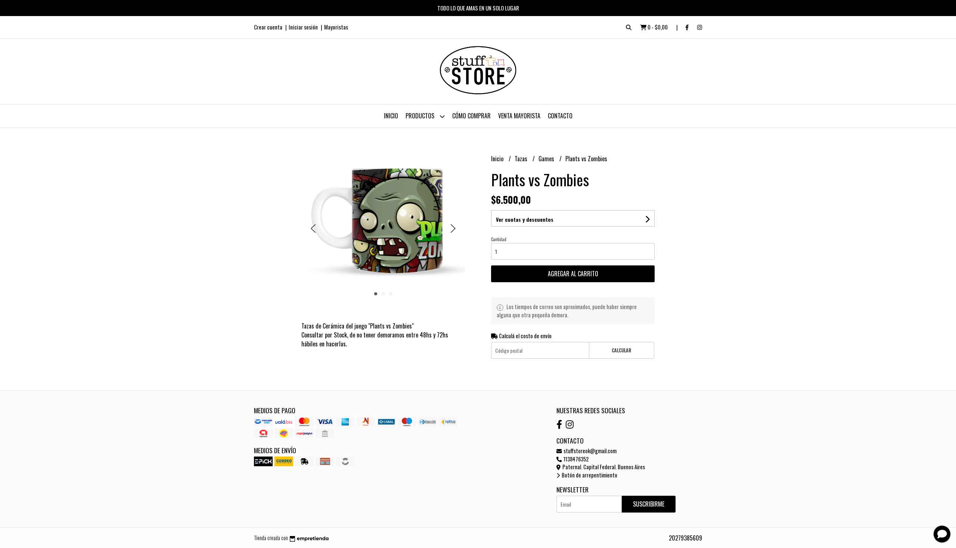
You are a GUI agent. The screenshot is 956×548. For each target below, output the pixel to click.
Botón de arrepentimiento (589, 475)
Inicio (391, 115)
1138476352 (575, 459)
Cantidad (498, 239)
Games (547, 158)
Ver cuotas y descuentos (524, 219)
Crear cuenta (268, 27)
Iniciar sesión (303, 27)
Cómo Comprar (471, 115)
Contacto (560, 115)
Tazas (522, 158)
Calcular (621, 350)
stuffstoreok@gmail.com (589, 451)
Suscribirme (648, 503)
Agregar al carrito (573, 273)
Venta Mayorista (519, 115)
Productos (421, 115)
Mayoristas (336, 27)
